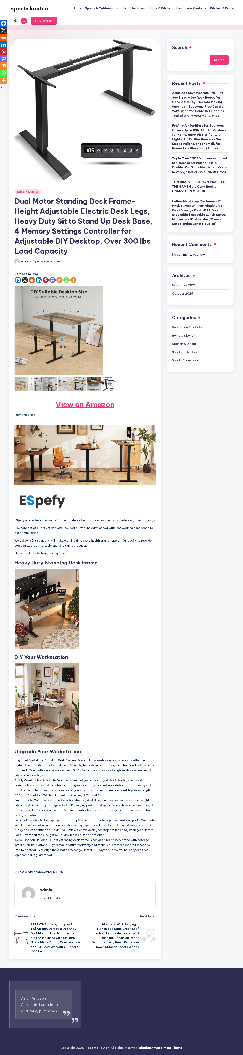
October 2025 (182, 293)
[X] (25, 280)
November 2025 (184, 285)
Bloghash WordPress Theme (161, 1048)
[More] (73, 280)
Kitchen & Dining (28, 191)
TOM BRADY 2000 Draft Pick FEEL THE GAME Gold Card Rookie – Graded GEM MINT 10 (198, 186)
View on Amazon (85, 404)
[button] (44, 21)
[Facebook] (18, 280)
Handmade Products (187, 327)
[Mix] (59, 280)
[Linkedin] (39, 280)
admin (45, 889)
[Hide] (1, 87)
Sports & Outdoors (186, 352)
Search (179, 47)
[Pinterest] (46, 280)
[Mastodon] (52, 280)
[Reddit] (32, 280)
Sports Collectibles (186, 360)
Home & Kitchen (183, 336)
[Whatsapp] (66, 280)
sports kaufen (29, 8)
